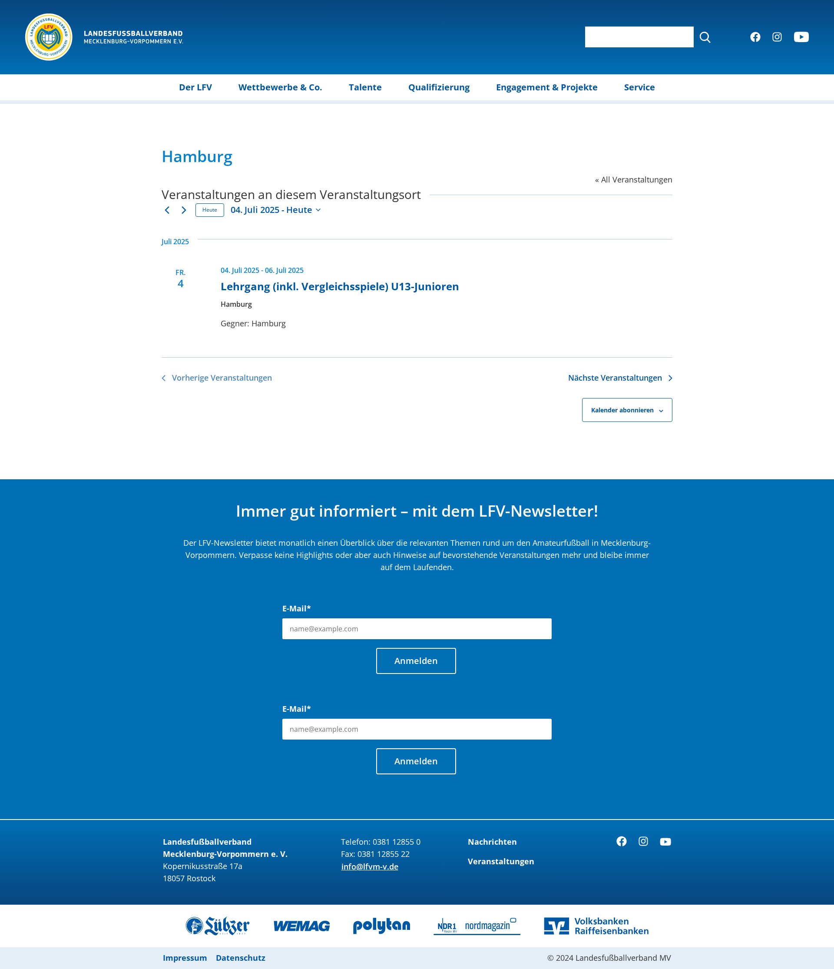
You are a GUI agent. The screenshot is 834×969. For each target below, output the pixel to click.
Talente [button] (365, 87)
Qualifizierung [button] (439, 87)
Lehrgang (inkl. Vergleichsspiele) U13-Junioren (340, 286)
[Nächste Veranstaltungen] (184, 210)
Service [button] (639, 87)
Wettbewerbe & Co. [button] (280, 87)
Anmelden (416, 661)
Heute (209, 209)
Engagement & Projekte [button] (547, 87)
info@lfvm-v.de (369, 866)
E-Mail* (296, 608)
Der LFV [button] (195, 87)
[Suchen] (705, 37)
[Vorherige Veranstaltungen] (167, 210)
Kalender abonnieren (622, 410)
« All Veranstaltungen (633, 179)
